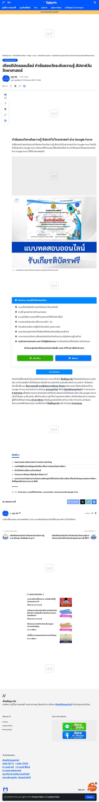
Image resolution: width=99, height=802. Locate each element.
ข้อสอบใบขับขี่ (24, 777)
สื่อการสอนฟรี (32, 386)
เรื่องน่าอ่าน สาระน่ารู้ (34, 605)
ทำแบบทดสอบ (54, 372)
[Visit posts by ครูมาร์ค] (6, 78)
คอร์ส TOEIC (22, 763)
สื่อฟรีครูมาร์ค (67, 379)
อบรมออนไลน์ (52, 389)
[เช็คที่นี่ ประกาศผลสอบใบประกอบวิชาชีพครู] (66, 638)
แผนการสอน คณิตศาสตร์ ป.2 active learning (33, 462)
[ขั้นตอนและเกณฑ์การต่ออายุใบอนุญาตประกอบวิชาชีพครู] (66, 627)
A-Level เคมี (8, 767)
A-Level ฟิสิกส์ (23, 767)
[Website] (92, 513)
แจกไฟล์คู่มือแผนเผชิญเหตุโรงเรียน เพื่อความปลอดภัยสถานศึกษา (40, 466)
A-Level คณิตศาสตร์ (11, 770)
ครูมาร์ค (14, 77)
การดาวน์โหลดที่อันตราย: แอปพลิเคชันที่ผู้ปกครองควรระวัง (41, 600)
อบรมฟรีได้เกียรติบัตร (34, 492)
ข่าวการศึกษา (37, 400)
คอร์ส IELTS (8, 763)
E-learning (17, 393)
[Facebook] (96, 513)
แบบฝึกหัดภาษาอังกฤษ (49, 386)
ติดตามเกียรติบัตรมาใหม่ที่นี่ (49, 12)
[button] (90, 797)
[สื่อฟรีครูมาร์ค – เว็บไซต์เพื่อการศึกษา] (5, 790)
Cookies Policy (53, 797)
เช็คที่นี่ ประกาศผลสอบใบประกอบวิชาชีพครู (41, 635)
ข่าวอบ (76, 403)
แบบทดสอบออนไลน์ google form (66, 492)
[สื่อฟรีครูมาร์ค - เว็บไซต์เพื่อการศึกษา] (49, 2)
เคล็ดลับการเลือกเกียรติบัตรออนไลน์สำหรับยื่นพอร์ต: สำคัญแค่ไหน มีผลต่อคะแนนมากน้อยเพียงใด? (42, 613)
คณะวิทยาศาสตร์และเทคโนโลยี (15, 774)
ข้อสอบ (62, 386)
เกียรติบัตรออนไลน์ (10, 60)
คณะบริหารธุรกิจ (9, 777)
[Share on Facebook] (11, 86)
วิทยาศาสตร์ (22, 492)
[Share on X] (15, 86)
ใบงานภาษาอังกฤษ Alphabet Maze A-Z (30, 474)
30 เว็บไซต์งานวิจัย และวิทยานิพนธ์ (27, 470)
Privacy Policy (37, 797)
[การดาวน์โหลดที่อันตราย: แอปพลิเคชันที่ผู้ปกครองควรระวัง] (66, 602)
